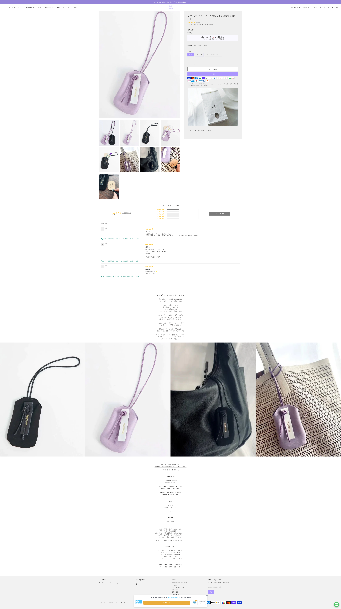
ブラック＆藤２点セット (213, 55)
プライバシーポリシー (178, 587)
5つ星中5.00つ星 (126, 213)
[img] (149, 229)
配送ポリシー (175, 590)
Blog (39, 7)
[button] (191, 22)
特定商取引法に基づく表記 (179, 583)
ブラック (199, 55)
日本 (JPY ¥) (294, 7)
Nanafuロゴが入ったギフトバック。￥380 (199, 130)
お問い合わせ (175, 594)
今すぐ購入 (212, 74)
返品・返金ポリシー (177, 592)
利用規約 (174, 585)
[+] (194, 64)
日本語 (305, 7)
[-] (188, 64)
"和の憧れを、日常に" (16, 7)
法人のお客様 (72, 7)
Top (4, 7)
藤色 (190, 55)
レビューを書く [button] (219, 214)
